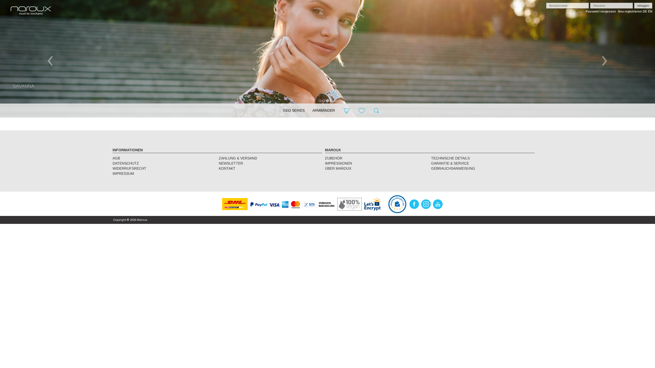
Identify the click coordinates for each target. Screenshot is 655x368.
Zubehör (333, 158)
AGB (116, 158)
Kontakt (227, 168)
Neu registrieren (630, 11)
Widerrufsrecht (129, 168)
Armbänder (323, 110)
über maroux (338, 168)
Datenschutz (126, 163)
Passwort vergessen (601, 11)
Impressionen (338, 163)
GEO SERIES (294, 110)
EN (650, 11)
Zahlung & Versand (238, 158)
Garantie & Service (450, 163)
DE (645, 11)
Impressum (123, 173)
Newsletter (231, 163)
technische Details (450, 158)
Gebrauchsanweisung (453, 168)
